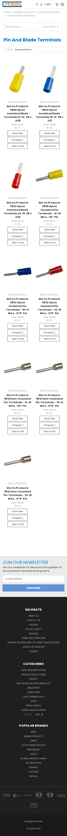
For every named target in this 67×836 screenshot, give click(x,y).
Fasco (33, 754)
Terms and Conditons (34, 638)
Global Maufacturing (33, 710)
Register (39, 646)
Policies (33, 624)
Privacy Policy (34, 629)
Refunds (33, 633)
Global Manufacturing (33, 758)
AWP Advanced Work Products (33, 683)
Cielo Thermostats (33, 696)
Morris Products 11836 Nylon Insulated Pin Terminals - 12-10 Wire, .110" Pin (49, 210)
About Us (34, 615)
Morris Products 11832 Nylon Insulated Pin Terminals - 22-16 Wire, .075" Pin (49, 306)
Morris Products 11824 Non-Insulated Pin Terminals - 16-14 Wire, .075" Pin (49, 400)
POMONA (33, 767)
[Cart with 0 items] (57, 4)
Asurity (33, 679)
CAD (47, 4)
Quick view (17, 133)
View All (33, 776)
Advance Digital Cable (33, 674)
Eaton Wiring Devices (33, 745)
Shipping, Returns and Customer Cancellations (33, 642)
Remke (33, 740)
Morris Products (33, 736)
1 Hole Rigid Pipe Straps (33, 670)
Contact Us (33, 620)
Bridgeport (33, 687)
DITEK (33, 701)
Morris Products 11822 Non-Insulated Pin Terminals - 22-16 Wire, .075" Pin (18, 493)
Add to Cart (18, 146)
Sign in (27, 646)
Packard (33, 771)
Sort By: (9, 49)
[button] (32, 26)
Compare (16, 139)
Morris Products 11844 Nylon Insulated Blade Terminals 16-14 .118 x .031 (49, 113)
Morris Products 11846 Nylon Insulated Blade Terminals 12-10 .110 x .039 (18, 113)
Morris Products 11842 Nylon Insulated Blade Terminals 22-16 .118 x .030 (18, 210)
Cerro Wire (33, 692)
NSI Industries (33, 762)
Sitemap (33, 651)
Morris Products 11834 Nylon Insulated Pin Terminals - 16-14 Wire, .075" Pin (17, 306)
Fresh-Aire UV (33, 705)
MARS (33, 731)
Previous (5, 832)
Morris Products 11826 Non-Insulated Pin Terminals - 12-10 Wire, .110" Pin (17, 400)
